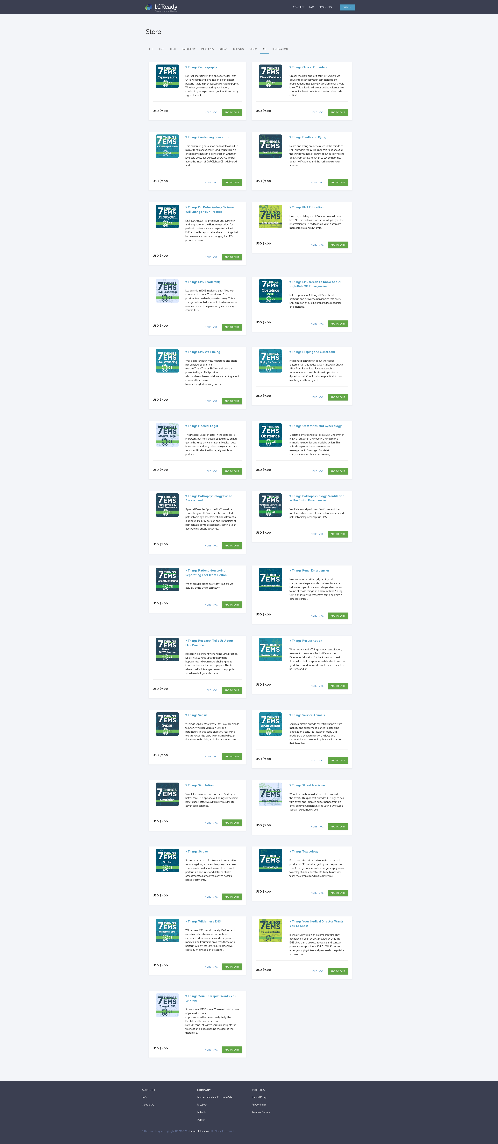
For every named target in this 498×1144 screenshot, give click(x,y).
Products (325, 7)
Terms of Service (261, 1112)
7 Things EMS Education (306, 207)
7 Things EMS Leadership (203, 282)
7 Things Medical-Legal (201, 426)
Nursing (238, 49)
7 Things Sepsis (196, 715)
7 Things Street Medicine (307, 785)
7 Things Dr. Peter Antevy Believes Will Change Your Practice (210, 210)
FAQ (311, 7)
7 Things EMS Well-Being (202, 352)
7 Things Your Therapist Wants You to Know (210, 998)
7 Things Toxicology (303, 851)
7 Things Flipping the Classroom (312, 352)
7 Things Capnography (201, 67)
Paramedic (189, 49)
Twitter (200, 1120)
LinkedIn (201, 1112)
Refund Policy (259, 1097)
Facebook (202, 1105)
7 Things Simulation (199, 785)
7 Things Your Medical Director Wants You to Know (316, 924)
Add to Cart (232, 112)
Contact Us (148, 1105)
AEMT (173, 49)
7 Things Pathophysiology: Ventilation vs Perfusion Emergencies (316, 498)
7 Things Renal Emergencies (309, 570)
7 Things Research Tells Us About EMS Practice (209, 643)
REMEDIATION (280, 49)
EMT (161, 49)
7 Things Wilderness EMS (203, 921)
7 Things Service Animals (307, 715)
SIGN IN (348, 7)
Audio (223, 49)
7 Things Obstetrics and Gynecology (315, 426)
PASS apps (207, 49)
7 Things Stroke (196, 851)
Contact (298, 7)
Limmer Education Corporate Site (214, 1097)
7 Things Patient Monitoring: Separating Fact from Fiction (206, 573)
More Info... (211, 112)
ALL (151, 49)
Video (253, 49)
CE (264, 49)
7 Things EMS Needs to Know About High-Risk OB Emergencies (315, 284)
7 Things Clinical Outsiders (308, 67)
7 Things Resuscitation (305, 640)
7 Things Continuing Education (207, 137)
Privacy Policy (259, 1105)
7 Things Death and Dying (307, 137)
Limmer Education (199, 1131)
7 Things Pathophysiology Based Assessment (208, 498)
